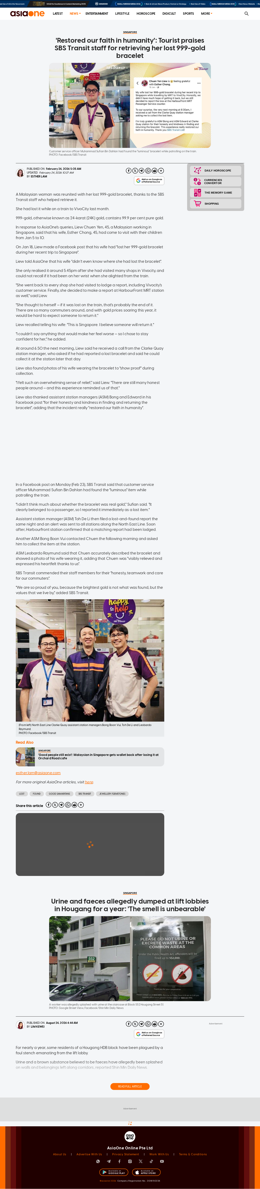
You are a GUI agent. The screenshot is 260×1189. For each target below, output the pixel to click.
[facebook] (128, 171)
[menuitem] (57, 14)
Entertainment (97, 13)
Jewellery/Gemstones (112, 793)
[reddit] (154, 171)
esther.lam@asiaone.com (38, 773)
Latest (58, 13)
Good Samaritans (59, 793)
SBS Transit (84, 793)
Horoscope (146, 13)
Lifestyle (122, 13)
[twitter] (135, 171)
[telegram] (141, 171)
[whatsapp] (148, 171)
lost (22, 793)
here (89, 782)
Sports (188, 13)
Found (37, 793)
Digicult (169, 13)
